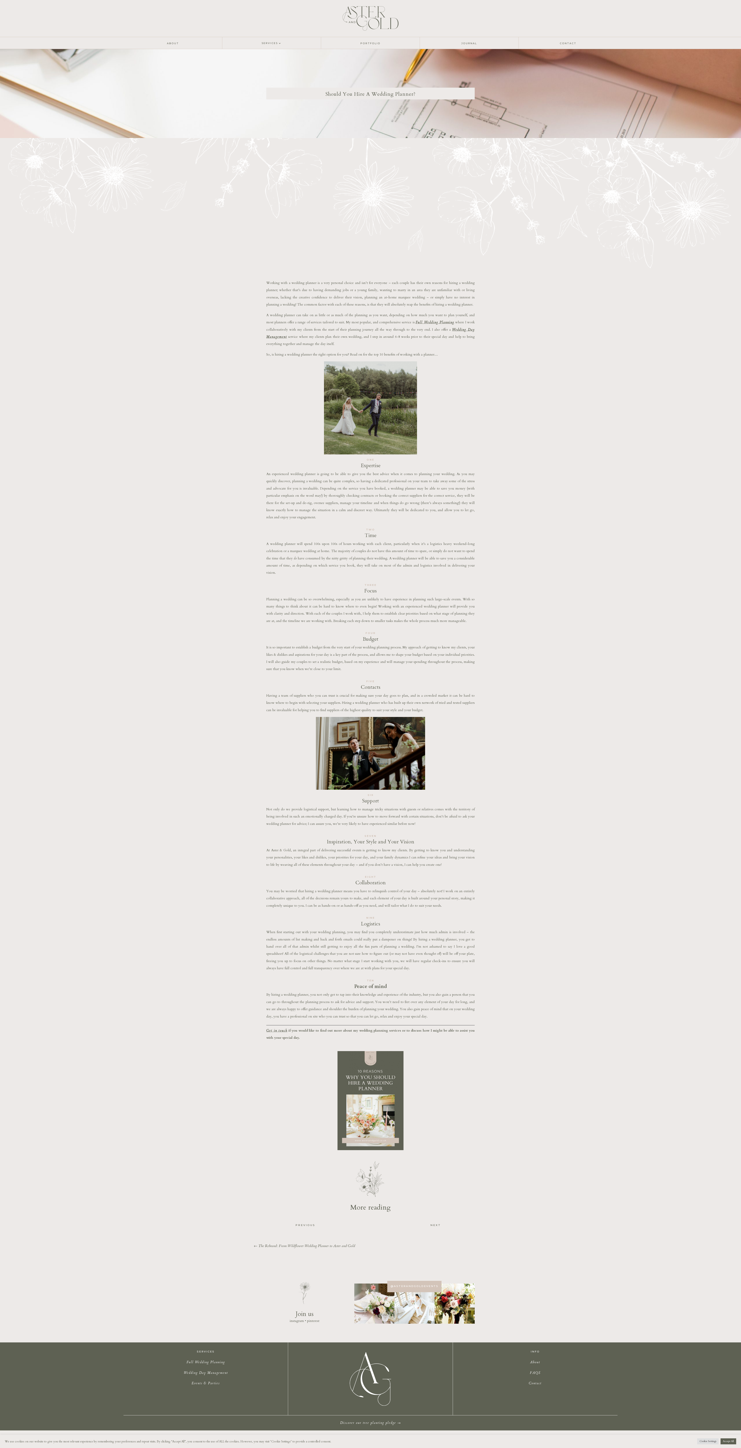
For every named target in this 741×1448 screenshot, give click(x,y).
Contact (568, 43)
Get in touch (276, 1030)
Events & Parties (206, 1383)
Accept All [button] (728, 1441)
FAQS (535, 1373)
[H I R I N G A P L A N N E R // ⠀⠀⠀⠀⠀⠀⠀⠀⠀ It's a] (414, 1304)
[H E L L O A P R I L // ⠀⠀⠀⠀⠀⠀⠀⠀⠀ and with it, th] (374, 1304)
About (173, 43)
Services (270, 43)
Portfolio (370, 43)
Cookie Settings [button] (708, 1441)
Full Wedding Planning (435, 322)
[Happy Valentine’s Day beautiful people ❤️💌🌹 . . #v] (455, 1304)
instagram (297, 1321)
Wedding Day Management (206, 1373)
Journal (469, 43)
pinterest (313, 1321)
